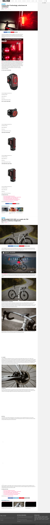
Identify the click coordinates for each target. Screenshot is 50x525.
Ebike (37, 518)
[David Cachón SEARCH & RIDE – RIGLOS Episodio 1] (19, 211)
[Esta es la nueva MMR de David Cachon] (5, 211)
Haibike (40, 519)
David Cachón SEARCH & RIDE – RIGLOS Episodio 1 (11, 492)
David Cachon (39, 517)
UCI (45, 518)
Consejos (46, 516)
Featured (36, 516)
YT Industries (40, 518)
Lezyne (11, 201)
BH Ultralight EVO (5, 273)
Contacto (49, 524)
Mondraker (46, 519)
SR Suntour (43, 519)
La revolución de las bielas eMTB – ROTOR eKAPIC (11, 494)
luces (13, 201)
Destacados (8, 201)
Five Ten (48, 518)
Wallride (6, 8)
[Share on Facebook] (7, 203)
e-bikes (35, 519)
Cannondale (46, 517)
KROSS (35, 518)
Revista (43, 517)
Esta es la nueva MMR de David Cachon (9, 490)
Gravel (44, 518)
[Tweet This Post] (10, 203)
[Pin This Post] (14, 203)
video (37, 519)
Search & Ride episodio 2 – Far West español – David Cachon (12, 213)
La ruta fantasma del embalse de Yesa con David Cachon (12, 493)
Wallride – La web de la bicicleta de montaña (41, 524)
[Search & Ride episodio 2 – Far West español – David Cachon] (12, 211)
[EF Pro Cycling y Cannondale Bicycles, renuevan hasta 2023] (30, 501)
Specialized (43, 516)
